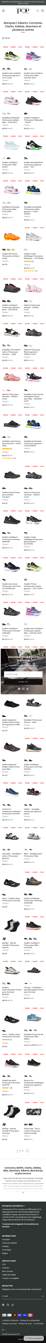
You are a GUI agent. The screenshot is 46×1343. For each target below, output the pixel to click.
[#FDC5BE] (31, 301)
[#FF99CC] (31, 69)
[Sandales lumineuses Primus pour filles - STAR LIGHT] (12, 189)
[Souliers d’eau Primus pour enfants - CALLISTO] (12, 475)
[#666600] (31, 488)
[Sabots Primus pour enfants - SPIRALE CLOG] (34, 288)
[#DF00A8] (4, 760)
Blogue (5, 1253)
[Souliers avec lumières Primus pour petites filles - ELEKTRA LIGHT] (34, 611)
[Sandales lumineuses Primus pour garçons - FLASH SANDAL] (34, 424)
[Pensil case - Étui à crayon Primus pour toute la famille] (34, 1111)
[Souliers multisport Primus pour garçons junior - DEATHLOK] (12, 288)
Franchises (6, 1250)
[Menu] (3, 10)
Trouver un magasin (10, 1278)
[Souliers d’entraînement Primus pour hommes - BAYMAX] (12, 970)
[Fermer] (43, 651)
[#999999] (9, 849)
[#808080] (9, 624)
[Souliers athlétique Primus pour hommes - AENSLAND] (34, 881)
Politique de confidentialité (30, 1320)
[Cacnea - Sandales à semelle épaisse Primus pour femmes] (34, 970)
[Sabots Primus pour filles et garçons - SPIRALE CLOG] (34, 332)
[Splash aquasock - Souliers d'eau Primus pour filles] (12, 747)
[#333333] (4, 939)
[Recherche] (37, 11)
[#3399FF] (35, 939)
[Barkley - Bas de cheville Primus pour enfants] (12, 925)
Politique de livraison (9, 1324)
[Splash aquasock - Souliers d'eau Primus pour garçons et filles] (12, 702)
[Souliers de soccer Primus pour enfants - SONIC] (12, 236)
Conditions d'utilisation (10, 1320)
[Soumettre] (43, 1296)
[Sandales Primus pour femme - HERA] (34, 702)
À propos (6, 1239)
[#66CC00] (4, 69)
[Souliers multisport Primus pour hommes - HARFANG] (12, 611)
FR (3, 1330)
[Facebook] (19, 688)
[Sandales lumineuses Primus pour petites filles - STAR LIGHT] (12, 100)
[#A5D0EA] (4, 158)
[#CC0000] (4, 301)
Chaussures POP (14, 1334)
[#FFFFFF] (26, 249)
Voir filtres (23, 1339)
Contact (5, 1268)
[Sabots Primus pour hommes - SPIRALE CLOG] (34, 475)
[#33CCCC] (26, 849)
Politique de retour (25, 1324)
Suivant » (27, 1150)
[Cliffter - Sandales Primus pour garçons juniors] (34, 792)
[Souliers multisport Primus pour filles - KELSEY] (12, 145)
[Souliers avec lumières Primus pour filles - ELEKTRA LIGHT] (34, 56)
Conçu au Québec (9, 1243)
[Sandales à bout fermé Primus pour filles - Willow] (34, 1017)
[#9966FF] (26, 69)
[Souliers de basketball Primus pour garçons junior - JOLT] (34, 145)
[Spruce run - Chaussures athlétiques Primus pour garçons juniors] (34, 1063)
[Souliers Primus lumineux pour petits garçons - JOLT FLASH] (34, 566)
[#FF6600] (9, 249)
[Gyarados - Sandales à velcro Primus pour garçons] (12, 836)
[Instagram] (23, 688)
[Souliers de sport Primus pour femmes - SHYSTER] (12, 1063)
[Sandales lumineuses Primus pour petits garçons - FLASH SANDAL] (34, 189)
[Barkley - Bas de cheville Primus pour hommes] (12, 1111)
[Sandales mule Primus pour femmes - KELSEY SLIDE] (12, 424)
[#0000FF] (9, 69)
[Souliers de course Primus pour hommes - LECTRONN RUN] (12, 566)
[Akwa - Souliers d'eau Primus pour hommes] (12, 881)
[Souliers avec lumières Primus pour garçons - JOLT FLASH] (12, 56)
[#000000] (26, 113)
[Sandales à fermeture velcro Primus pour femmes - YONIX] (12, 332)
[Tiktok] (28, 688)
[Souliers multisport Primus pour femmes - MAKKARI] (12, 520)
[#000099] (9, 533)
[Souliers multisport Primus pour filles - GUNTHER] (34, 925)
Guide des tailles (9, 1275)
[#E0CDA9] (9, 437)
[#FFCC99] (35, 1030)
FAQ (4, 1264)
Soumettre (23, 682)
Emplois (5, 1246)
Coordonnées (38, 1324)
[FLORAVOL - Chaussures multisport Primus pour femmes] (12, 792)
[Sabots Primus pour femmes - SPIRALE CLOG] (12, 377)
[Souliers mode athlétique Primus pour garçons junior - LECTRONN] (34, 520)
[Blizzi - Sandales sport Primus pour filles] (34, 836)
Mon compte (7, 1271)
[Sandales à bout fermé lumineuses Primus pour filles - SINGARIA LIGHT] (34, 377)
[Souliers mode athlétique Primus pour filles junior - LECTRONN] (34, 236)
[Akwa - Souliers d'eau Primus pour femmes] (12, 1017)
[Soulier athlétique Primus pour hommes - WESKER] (34, 747)
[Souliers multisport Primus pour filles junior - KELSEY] (34, 100)
